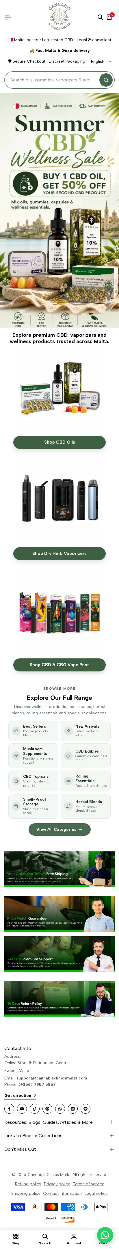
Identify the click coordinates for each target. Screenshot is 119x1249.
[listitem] (33, 731)
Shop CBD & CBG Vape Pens (60, 664)
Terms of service (88, 1183)
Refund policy (28, 1183)
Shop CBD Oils (59, 442)
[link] (59, 869)
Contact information (62, 1193)
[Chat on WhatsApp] (105, 1235)
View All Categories (56, 829)
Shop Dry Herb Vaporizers (59, 553)
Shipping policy (25, 1193)
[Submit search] (106, 80)
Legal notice (96, 1193)
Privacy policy (57, 1183)
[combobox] (53, 80)
